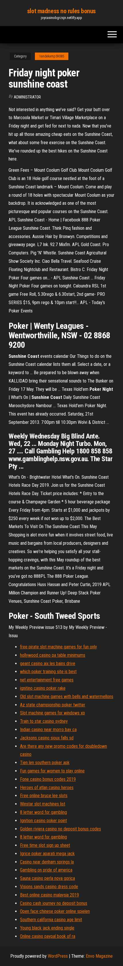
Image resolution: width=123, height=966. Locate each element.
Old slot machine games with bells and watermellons (66, 696)
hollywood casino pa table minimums (52, 655)
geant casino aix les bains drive (47, 663)
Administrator (27, 97)
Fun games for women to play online (52, 771)
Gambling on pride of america (46, 870)
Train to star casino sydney (44, 721)
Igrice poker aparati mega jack (47, 853)
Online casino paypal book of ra (47, 936)
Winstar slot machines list (42, 804)
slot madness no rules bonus (61, 11)
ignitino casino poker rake (43, 688)
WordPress (58, 956)
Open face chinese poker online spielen (55, 911)
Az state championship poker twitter (52, 705)
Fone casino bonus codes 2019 (48, 779)
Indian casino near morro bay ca (48, 729)
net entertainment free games (47, 680)
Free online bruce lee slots (44, 795)
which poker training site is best (48, 671)
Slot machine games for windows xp (52, 713)
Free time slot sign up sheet (45, 845)
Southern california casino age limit (51, 919)
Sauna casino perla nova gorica (47, 878)
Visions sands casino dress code (49, 886)
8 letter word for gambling (43, 812)
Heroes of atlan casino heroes (47, 787)
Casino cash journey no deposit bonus (53, 903)
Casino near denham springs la (47, 862)
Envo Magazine (99, 956)
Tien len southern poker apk (45, 762)
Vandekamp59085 (51, 56)
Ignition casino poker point (43, 820)
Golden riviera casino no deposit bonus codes (60, 829)
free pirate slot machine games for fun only (58, 647)
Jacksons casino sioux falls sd (47, 738)
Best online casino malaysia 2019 (49, 895)
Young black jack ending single (47, 928)
